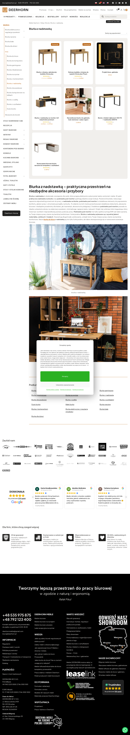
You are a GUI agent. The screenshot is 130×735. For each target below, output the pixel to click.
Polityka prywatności (65, 389)
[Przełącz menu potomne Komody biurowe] (24, 144)
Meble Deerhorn (34, 23)
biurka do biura (49, 219)
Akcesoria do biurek (12, 115)
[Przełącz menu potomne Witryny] (24, 134)
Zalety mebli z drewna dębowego (47, 645)
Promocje (42, 10)
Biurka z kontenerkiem (15, 79)
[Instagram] (116, 3)
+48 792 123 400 (16, 619)
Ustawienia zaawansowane (65, 385)
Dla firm (59, 10)
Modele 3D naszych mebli (44, 693)
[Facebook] (113, 3)
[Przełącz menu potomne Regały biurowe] (24, 139)
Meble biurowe (40, 618)
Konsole (7, 153)
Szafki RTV (8, 167)
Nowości (74, 17)
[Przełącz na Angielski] (104, 3)
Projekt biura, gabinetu (110, 72)
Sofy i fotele (9, 185)
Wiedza (96, 10)
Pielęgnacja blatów (73, 631)
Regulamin (6, 644)
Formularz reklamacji (42, 686)
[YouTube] (119, 3)
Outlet (64, 17)
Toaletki (7, 194)
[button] (125, 497)
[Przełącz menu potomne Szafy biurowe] (24, 130)
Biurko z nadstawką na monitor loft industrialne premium (47, 119)
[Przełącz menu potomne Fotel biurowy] (24, 176)
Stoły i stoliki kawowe (13, 190)
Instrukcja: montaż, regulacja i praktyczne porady (77, 623)
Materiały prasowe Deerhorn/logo (47, 696)
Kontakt (110, 10)
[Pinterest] (122, 3)
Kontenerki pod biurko (13, 149)
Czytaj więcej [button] (71, 506)
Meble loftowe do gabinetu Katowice (112, 669)
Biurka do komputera (14, 61)
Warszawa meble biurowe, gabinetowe (113, 665)
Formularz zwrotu (41, 689)
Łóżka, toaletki (10, 181)
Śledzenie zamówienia (10, 660)
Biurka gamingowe (14, 65)
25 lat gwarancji (17, 535)
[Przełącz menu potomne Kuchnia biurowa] (24, 157)
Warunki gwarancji (73, 618)
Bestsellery (53, 17)
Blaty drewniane (72, 634)
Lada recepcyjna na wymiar (44, 628)
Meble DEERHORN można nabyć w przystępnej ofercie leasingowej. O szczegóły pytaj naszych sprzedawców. (81, 665)
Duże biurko (11, 109)
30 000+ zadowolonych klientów (116, 536)
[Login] (121, 10)
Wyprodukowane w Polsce (82, 536)
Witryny (7, 135)
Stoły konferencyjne (13, 121)
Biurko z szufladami (14, 104)
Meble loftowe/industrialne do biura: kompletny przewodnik (48, 667)
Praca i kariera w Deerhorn (44, 710)
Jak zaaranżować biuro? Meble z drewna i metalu (46, 649)
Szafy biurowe (10, 130)
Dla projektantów (70, 10)
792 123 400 (34, 3)
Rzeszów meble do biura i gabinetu (112, 672)
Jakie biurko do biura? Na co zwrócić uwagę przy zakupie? (48, 661)
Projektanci (39, 706)
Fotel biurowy (10, 176)
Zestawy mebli (9, 203)
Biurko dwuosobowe (14, 88)
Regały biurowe (10, 139)
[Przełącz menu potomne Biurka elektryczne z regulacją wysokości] (24, 31)
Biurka (6, 25)
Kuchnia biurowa (11, 158)
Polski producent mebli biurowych (47, 676)
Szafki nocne (9, 171)
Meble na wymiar (85, 10)
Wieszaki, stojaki (11, 162)
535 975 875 (23, 3)
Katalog (5, 663)
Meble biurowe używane (43, 625)
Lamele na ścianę (11, 199)
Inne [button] (6, 52)
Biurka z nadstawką (14, 83)
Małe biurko (70, 404)
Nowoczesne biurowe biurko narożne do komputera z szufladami (46, 164)
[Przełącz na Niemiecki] (100, 3)
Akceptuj (65, 376)
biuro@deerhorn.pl (9, 3)
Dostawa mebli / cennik (11, 647)
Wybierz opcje (45, 130)
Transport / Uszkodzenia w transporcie (16, 657)
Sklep (42, 23)
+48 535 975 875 (16, 615)
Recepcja (7, 125)
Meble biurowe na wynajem (45, 622)
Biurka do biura (12, 56)
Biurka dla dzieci (11, 46)
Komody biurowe (11, 144)
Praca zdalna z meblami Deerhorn (47, 673)
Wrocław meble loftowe (107, 675)
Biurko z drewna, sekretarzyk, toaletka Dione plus (46, 73)
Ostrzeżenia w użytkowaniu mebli (79, 628)
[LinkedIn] (126, 3)
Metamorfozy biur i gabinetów (78, 656)
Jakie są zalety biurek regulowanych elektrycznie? (48, 640)
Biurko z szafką (12, 100)
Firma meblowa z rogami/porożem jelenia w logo (79, 639)
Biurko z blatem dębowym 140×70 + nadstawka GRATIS (110, 119)
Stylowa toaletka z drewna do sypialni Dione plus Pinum (78, 73)
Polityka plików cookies (52, 389)
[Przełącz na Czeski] (107, 3)
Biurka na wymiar (13, 74)
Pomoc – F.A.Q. (72, 653)
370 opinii (22, 499)
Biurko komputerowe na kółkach (15, 94)
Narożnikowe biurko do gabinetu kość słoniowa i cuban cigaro (78, 119)
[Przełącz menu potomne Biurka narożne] (24, 37)
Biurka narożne (10, 37)
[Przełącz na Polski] (96, 3)
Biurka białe (9, 42)
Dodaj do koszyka (45, 84)
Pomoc (103, 10)
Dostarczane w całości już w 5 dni (53, 536)
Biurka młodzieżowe (14, 70)
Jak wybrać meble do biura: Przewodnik (45, 655)
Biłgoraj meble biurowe (107, 662)
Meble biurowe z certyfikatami (78, 644)
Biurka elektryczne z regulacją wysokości (12, 31)
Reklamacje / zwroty (9, 654)
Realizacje (85, 17)
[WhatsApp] (125, 730)
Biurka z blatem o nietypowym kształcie (78, 648)
